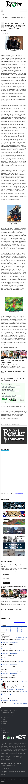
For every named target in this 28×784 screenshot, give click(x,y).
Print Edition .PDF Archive (8, 712)
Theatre (4, 723)
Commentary (5, 721)
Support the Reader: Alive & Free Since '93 (11, 715)
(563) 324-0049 (4, 767)
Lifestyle (4, 730)
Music (3, 725)
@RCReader (3, 774)
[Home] (14, 4)
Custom (13, 386)
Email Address (6, 578)
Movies (4, 727)
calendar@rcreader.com (19, 622)
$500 (9, 395)
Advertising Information (7, 714)
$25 (3, 386)
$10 (8, 391)
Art (3, 728)
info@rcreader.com (5, 768)
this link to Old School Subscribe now (13, 372)
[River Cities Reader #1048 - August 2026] (14, 471)
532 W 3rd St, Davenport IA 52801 (8, 765)
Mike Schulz (5, 33)
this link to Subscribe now (13, 609)
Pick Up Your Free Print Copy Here (9, 710)
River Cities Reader (19, 493)
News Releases (5, 732)
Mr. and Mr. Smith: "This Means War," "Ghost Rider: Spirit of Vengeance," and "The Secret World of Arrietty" (13, 26)
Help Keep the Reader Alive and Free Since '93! (12, 380)
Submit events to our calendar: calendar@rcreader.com (13, 771)
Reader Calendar (6, 717)
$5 (5, 391)
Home (3, 14)
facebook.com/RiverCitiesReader (8, 772)
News (3, 719)
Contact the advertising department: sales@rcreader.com (13, 770)
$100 (9, 386)
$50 (6, 386)
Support (4, 398)
